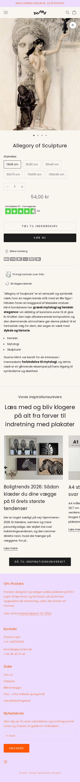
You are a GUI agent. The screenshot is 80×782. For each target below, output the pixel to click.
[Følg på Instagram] (5, 762)
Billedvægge (12, 687)
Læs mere (11, 548)
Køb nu (40, 238)
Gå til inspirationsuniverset (40, 562)
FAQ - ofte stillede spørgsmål (24, 694)
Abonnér (16, 748)
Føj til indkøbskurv (40, 226)
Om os (8, 675)
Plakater (9, 681)
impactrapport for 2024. (35, 613)
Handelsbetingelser (17, 701)
